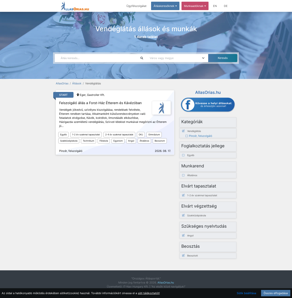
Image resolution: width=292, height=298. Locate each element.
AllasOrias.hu (165, 282)
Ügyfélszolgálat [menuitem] (136, 6)
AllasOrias (62, 83)
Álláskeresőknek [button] (164, 6)
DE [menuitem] (226, 6)
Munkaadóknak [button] (194, 6)
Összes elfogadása (276, 293)
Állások (76, 83)
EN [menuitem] (215, 6)
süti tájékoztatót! (149, 293)
